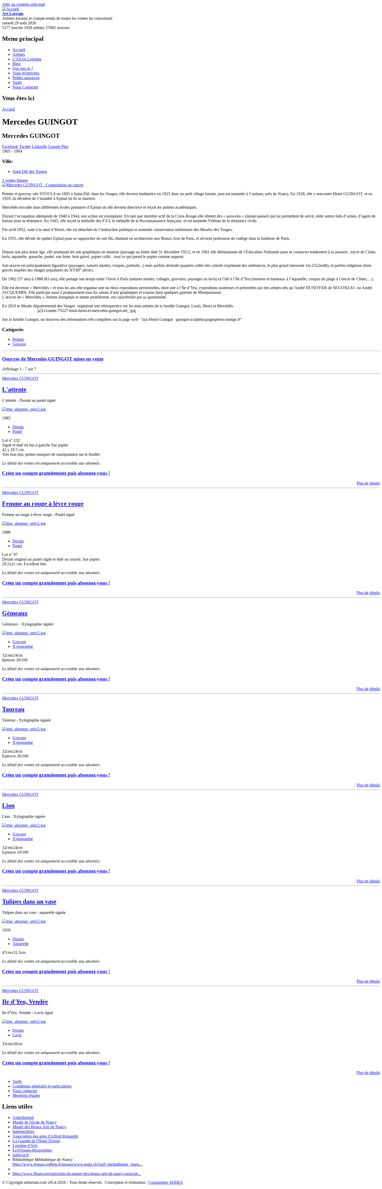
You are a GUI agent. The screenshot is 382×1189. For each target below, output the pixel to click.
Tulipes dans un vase (29, 901)
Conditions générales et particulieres (41, 1086)
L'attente (14, 389)
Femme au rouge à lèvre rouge (43, 503)
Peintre (18, 339)
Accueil (18, 49)
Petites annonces (25, 78)
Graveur (19, 344)
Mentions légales (26, 1095)
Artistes (18, 54)
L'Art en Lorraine (26, 59)
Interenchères (23, 1131)
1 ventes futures (15, 180)
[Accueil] (10, 9)
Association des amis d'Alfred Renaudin (45, 1136)
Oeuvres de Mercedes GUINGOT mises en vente (52, 359)
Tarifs (17, 82)
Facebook (10, 146)
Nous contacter (24, 1091)
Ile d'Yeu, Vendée (25, 1001)
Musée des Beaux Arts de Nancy (39, 1127)
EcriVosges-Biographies (32, 1150)
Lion (8, 805)
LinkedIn (39, 146)
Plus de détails (368, 483)
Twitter (25, 146)
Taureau (13, 709)
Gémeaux (15, 613)
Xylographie (22, 646)
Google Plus (58, 146)
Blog (16, 64)
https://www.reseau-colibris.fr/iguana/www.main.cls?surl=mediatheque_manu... (77, 1164)
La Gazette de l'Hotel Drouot (36, 1141)
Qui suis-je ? (22, 68)
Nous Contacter (25, 87)
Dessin (18, 427)
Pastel (17, 431)
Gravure (19, 642)
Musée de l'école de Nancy (34, 1122)
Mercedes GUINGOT (20, 378)
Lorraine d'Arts (24, 1145)
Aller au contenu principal (23, 4)
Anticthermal (23, 1117)
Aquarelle (20, 943)
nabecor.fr (20, 1155)
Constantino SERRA (165, 1182)
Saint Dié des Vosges (29, 171)
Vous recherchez (25, 73)
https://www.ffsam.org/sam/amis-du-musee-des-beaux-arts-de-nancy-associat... (76, 1173)
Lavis (17, 1035)
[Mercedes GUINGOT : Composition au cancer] (42, 185)
